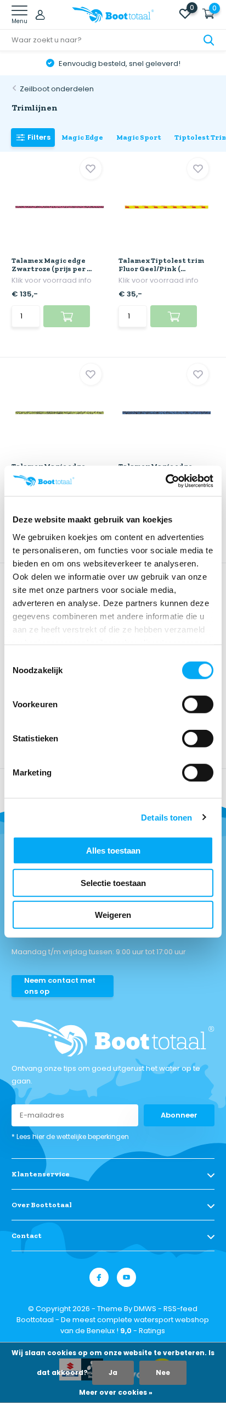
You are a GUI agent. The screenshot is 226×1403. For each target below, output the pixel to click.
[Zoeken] (209, 40)
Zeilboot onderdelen (57, 89)
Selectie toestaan (113, 882)
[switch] (197, 704)
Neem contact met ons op (59, 986)
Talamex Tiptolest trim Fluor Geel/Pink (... (161, 264)
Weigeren (113, 915)
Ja (113, 1372)
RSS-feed (180, 1308)
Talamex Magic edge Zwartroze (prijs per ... (52, 264)
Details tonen (166, 817)
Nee (163, 1372)
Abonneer (179, 1115)
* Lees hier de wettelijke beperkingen (70, 1136)
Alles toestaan (113, 850)
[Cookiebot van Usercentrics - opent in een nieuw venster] (165, 481)
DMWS (145, 1308)
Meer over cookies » (115, 1392)
